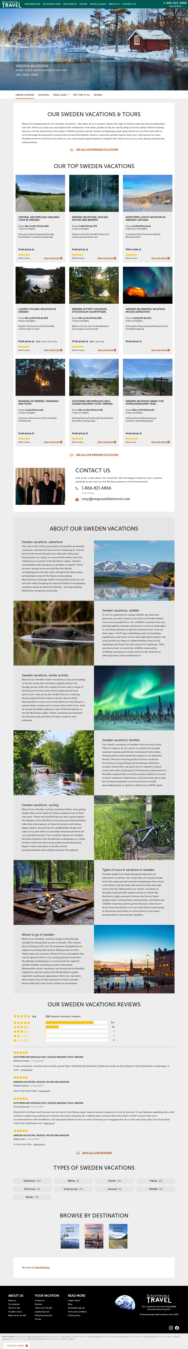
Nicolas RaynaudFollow (37, 1339)
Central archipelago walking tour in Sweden (38, 218)
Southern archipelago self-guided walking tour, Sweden (92, 402)
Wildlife (155, 1189)
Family (114, 1180)
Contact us (39, 1301)
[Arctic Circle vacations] (70, 1236)
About (114, 4)
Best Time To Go (81, 95)
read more (27, 1070)
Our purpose (13, 1304)
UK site (38, 1319)
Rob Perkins (42, 1267)
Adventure (31, 1180)
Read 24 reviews (78, 258)
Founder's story (15, 1312)
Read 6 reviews (24, 258)
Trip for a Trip (14, 1308)
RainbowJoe (123, 1336)
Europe (26, 75)
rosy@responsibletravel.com (106, 499)
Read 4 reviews (24, 350)
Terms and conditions (77, 1312)
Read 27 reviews (78, 350)
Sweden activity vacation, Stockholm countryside (89, 310)
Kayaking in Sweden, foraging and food (38, 402)
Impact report (74, 1301)
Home (18, 75)
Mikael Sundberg (34, 1336)
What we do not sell (17, 1315)
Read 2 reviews (131, 258)
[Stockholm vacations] (94, 1236)
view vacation (51, 258)
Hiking (156, 1180)
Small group (73, 1189)
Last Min (70, 4)
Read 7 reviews (77, 442)
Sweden (34, 75)
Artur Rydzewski (95, 1336)
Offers (83, 4)
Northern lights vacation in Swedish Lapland (145, 218)
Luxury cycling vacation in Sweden (37, 310)
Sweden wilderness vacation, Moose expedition (145, 310)
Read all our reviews (97, 1153)
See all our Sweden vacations (97, 149)
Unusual (114, 1189)
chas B (71, 1339)
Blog (70, 1304)
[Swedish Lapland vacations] (118, 1236)
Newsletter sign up (76, 1308)
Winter (32, 1197)
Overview (25, 95)
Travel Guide (60, 95)
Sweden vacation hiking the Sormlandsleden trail (145, 402)
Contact (129, 4)
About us (12, 1301)
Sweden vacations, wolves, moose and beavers (90, 218)
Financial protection (43, 1315)
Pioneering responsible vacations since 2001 (159, 1315)
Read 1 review (131, 442)
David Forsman (150, 1336)
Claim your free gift (43, 1308)
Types (52, 4)
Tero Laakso (65, 1336)
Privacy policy (74, 1315)
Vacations (43, 95)
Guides (98, 4)
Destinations (32, 4)
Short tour (31, 1189)
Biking (73, 1180)
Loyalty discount (42, 1312)
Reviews (98, 95)
